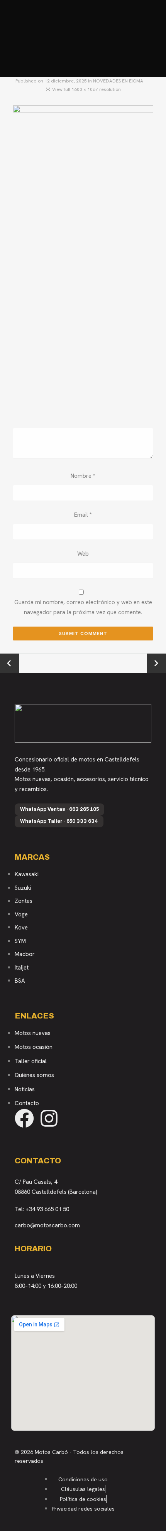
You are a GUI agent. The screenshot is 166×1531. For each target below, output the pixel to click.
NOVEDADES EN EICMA (118, 81)
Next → (156, 658)
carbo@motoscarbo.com (47, 1225)
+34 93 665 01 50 (47, 1209)
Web (83, 554)
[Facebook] (24, 1118)
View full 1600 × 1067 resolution (86, 89)
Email (83, 515)
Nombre (83, 476)
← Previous (9, 663)
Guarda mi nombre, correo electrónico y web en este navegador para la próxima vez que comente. (83, 607)
